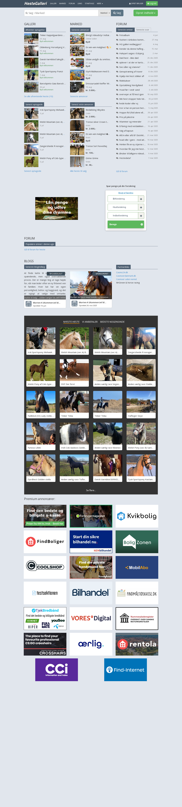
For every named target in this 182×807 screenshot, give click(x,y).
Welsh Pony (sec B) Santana (141, 447)
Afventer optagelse (35, 29)
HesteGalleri (35, 3)
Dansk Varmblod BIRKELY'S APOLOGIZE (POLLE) (119, 479)
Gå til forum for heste (34, 249)
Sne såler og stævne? (129, 67)
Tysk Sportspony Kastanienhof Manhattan (148, 479)
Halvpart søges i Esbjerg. (131, 53)
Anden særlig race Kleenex (108, 447)
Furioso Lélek (34, 447)
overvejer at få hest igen (131, 94)
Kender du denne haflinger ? (132, 48)
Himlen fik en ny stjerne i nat (132, 144)
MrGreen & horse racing (128, 282)
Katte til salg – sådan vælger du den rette (45, 297)
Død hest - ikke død (128, 57)
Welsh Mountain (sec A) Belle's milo (78, 352)
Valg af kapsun (126, 130)
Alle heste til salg (78, 171)
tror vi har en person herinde (132, 108)
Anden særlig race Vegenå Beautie (111, 384)
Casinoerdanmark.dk (126, 275)
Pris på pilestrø (126, 117)
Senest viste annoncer (82, 104)
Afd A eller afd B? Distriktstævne (132, 135)
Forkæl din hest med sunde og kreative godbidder (94, 297)
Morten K (38, 302)
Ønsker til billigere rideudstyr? (132, 153)
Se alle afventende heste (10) (38, 96)
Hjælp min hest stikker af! (131, 76)
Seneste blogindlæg (35, 266)
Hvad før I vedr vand (129, 89)
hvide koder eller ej (128, 103)
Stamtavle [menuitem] (89, 3)
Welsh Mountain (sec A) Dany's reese (113, 352)
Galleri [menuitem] (53, 3)
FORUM (121, 24)
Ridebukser (124, 80)
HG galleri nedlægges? (130, 44)
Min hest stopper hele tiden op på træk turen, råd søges (132, 98)
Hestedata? (125, 158)
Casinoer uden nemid (126, 279)
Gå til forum (122, 171)
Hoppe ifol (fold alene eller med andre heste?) (132, 112)
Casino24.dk (122, 272)
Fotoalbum (124, 35)
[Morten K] (29, 304)
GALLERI (30, 24)
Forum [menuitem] (72, 3)
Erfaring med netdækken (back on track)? (132, 126)
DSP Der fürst (68, 384)
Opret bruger (137, 3)
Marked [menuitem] (62, 3)
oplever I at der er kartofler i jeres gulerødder (132, 62)
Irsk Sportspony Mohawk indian (43, 352)
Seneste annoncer (80, 29)
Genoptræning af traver (130, 71)
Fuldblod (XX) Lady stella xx (41, 415)
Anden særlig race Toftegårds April (78, 479)
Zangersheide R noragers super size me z (148, 352)
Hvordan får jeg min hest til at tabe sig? (132, 148)
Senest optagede (34, 104)
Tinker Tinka (67, 415)
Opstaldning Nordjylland (131, 85)
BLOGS (29, 261)
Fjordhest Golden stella (39, 479)
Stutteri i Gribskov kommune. (132, 39)
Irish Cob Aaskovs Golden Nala (76, 447)
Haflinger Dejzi (135, 415)
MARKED (76, 24)
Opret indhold (145, 13)
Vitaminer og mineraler (130, 121)
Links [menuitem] (80, 3)
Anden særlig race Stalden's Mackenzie (147, 384)
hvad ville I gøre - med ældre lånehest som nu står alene (132, 139)
